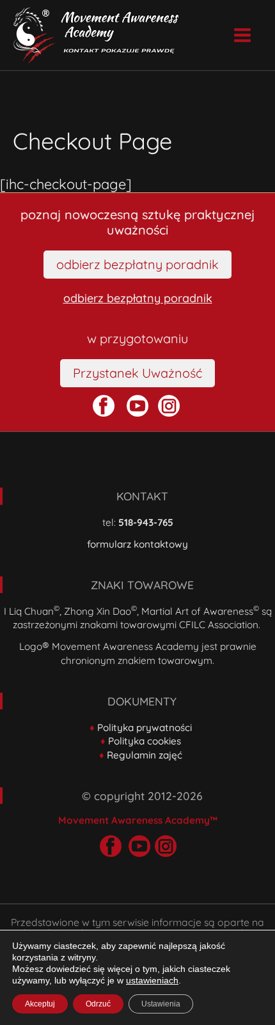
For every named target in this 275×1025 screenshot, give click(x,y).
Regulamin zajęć (144, 755)
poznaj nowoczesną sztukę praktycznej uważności (137, 222)
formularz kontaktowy (137, 544)
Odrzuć (98, 1003)
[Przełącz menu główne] (242, 35)
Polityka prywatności (144, 727)
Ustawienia (160, 1003)
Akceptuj (40, 1003)
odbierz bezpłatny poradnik (137, 298)
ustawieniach (152, 980)
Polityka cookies (144, 741)
